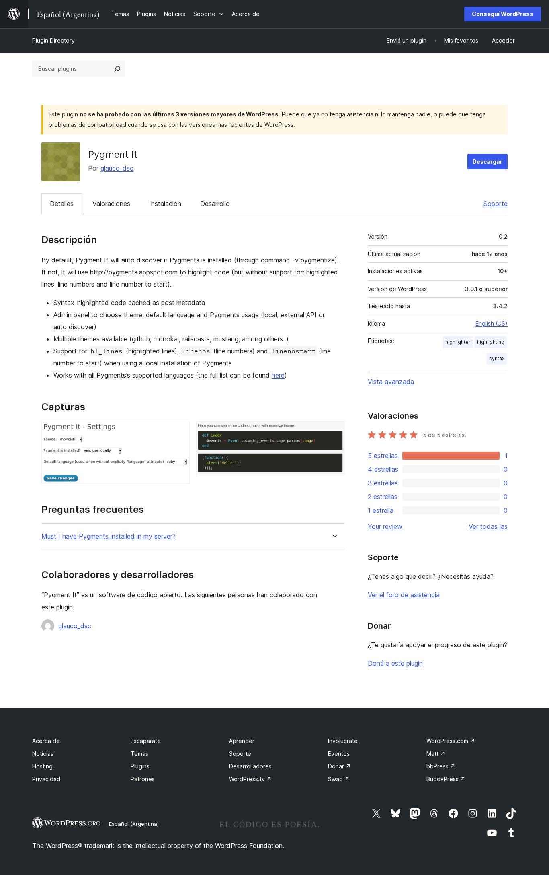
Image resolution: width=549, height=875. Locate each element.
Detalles (62, 204)
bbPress (440, 766)
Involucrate (343, 740)
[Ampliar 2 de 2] (334, 432)
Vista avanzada (391, 382)
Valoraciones (111, 204)
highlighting (490, 342)
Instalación (165, 204)
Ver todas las (488, 526)
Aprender (241, 740)
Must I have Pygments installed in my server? (108, 536)
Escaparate (146, 740)
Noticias (42, 753)
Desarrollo (215, 204)
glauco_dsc (116, 168)
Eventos (339, 753)
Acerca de (46, 740)
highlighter (458, 342)
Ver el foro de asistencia (404, 595)
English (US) (491, 323)
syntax (496, 358)
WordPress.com (450, 740)
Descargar (487, 161)
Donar (339, 766)
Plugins (140, 766)
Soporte (495, 204)
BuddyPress (445, 779)
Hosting (42, 766)
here (278, 375)
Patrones (143, 779)
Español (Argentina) (134, 824)
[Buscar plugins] (117, 69)
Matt (435, 753)
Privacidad (46, 779)
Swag (339, 779)
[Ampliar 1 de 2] (179, 432)
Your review (385, 526)
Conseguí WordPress (502, 13)
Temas (139, 753)
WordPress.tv (250, 779)
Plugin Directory (53, 40)
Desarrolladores (250, 766)
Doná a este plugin (395, 663)
